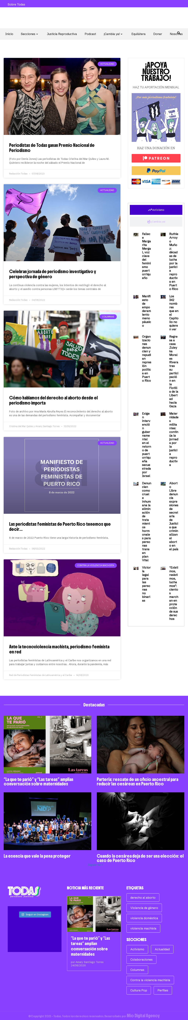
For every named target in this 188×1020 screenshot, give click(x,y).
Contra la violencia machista (150, 980)
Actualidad (162, 949)
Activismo (137, 949)
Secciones (28, 34)
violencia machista (143, 928)
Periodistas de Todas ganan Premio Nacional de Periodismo (52, 147)
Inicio (9, 34)
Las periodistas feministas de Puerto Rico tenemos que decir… (60, 526)
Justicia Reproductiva (62, 34)
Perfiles (163, 990)
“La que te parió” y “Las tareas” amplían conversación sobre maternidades (38, 781)
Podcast (90, 34)
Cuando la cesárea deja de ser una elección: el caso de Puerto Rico (140, 858)
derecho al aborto (143, 897)
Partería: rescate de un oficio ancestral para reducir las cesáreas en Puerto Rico (137, 781)
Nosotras (176, 34)
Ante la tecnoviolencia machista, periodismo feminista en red (59, 649)
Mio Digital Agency (143, 1015)
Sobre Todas (16, 4)
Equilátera (138, 34)
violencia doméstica (144, 918)
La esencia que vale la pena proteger (37, 856)
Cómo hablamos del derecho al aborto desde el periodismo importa (53, 400)
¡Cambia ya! (112, 34)
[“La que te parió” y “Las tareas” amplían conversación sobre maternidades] (94, 914)
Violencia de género (144, 908)
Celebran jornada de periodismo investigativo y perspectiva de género (52, 274)
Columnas (137, 970)
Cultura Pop (138, 990)
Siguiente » (95, 865)
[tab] (156, 210)
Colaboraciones (141, 959)
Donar (157, 34)
